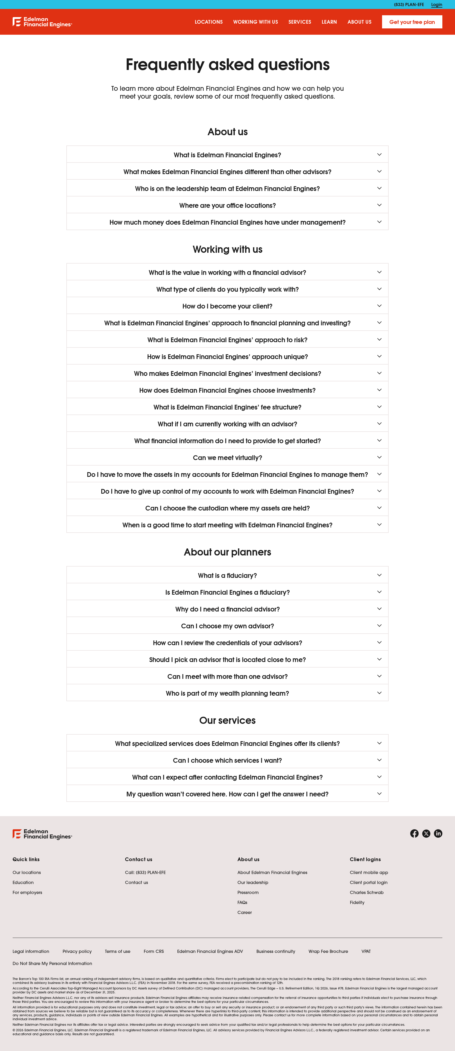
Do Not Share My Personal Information (52, 963)
